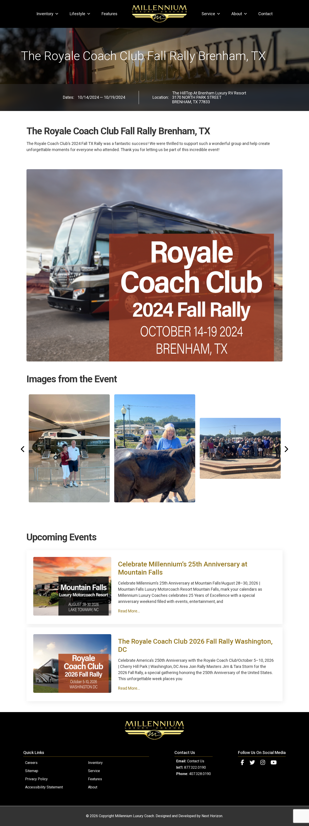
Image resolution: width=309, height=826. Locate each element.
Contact (265, 13)
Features (109, 13)
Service (208, 13)
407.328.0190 (200, 774)
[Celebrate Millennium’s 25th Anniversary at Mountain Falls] (72, 614)
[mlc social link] (242, 762)
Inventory (44, 13)
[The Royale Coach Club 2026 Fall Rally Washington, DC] (72, 691)
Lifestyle (77, 13)
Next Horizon (212, 816)
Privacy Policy (36, 779)
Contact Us (195, 761)
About (236, 13)
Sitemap (31, 771)
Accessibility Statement (44, 787)
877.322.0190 (195, 767)
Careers (31, 763)
